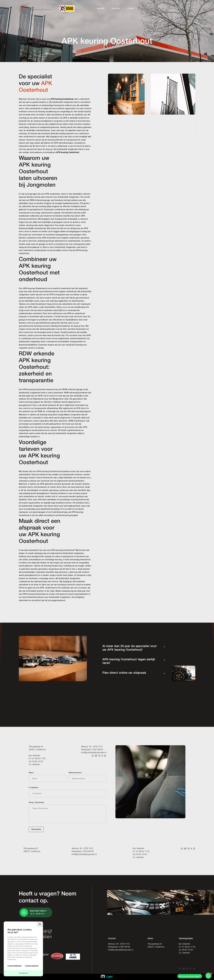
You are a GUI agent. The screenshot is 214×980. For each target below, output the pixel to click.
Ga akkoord (23, 973)
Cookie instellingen (14, 966)
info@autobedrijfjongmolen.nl (93, 753)
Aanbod (100, 8)
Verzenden (36, 829)
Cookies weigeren (32, 966)
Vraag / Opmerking (36, 802)
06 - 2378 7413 (95, 747)
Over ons (115, 8)
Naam (31, 773)
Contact (130, 8)
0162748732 (97, 750)
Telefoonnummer (75, 773)
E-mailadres (33, 787)
